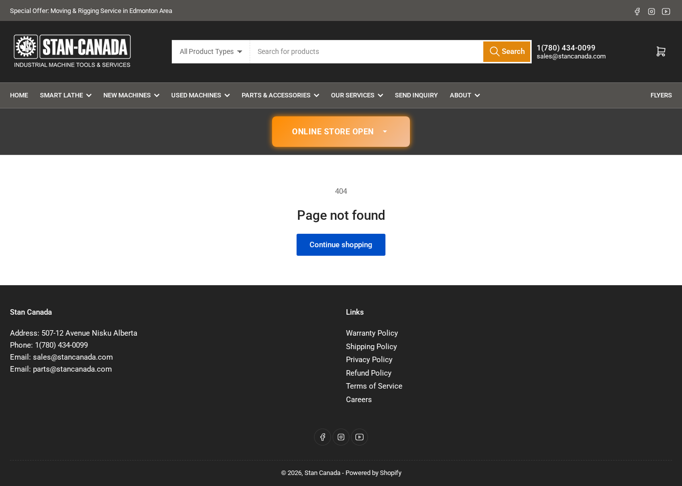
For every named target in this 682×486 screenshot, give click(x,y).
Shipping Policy (371, 346)
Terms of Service (374, 386)
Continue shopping (341, 244)
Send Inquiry (416, 95)
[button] (341, 131)
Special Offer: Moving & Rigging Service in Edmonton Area (91, 10)
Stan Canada (323, 473)
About (460, 95)
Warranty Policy (372, 333)
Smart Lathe (61, 95)
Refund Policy (368, 373)
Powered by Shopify (373, 473)
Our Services (352, 95)
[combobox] (391, 51)
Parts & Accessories (276, 95)
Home (19, 95)
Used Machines (196, 95)
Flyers (661, 95)
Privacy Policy (369, 359)
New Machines (127, 95)
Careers (359, 399)
